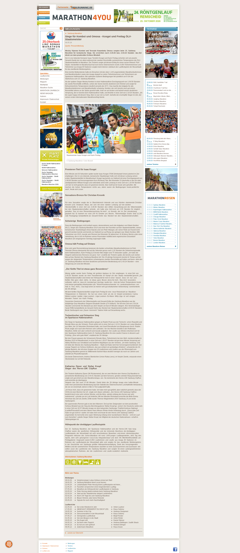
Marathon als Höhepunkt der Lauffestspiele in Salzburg (97, 489)
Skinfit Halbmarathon (49, 167)
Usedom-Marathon (159, 101)
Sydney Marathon (159, 205)
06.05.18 (68, 514)
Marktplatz (44, 85)
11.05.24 (68, 487)
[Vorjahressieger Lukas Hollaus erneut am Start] (76, 480)
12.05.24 (68, 485)
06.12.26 (150, 231)
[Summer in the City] (76, 511)
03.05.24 (68, 491)
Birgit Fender (118, 516)
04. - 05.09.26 (149, 93)
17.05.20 (68, 509)
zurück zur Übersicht (75, 533)
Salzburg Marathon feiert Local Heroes (91, 482)
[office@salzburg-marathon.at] (74, 462)
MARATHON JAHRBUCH (49, 90)
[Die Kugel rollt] (76, 520)
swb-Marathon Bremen (161, 153)
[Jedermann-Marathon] (76, 527)
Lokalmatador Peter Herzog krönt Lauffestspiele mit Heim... (99, 485)
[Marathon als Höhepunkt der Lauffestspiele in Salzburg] (76, 489)
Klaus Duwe (118, 527)
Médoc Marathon (159, 207)
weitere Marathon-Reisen (156, 246)
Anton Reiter (118, 518)
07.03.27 (150, 238)
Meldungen (43, 7)
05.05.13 (68, 525)
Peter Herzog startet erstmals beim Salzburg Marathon (97, 491)
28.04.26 (68, 480)
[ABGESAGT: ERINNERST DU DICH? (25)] (76, 509)
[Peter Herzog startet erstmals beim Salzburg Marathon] (76, 491)
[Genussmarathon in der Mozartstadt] (76, 513)
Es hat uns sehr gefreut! (86, 525)
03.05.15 (68, 520)
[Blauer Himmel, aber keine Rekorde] (76, 498)
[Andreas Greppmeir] (112, 511)
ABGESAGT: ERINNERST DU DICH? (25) (92, 509)
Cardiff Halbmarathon (160, 214)
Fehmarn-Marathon (159, 104)
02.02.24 (68, 496)
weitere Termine (152, 164)
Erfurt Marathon (158, 146)
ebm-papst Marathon (160, 158)
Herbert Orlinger (119, 525)
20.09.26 (150, 209)
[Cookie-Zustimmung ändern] (9, 544)
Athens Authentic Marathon (162, 228)
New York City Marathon (161, 226)
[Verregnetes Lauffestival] (76, 516)
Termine (42, 17)
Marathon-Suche (46, 88)
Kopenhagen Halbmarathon (162, 209)
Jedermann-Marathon (85, 527)
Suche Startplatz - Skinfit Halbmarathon (50, 177)
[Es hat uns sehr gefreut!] (76, 524)
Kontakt (43, 102)
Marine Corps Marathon (161, 221)
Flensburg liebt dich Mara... (162, 138)
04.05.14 (68, 522)
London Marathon (159, 242)
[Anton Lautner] (112, 507)
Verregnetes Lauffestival (86, 516)
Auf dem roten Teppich (85, 522)
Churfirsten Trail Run (160, 88)
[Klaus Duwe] (112, 527)
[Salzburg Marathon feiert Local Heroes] (76, 482)
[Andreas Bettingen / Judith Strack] (112, 522)
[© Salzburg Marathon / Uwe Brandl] (104, 153)
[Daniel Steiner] (112, 520)
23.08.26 (150, 82)
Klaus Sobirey (118, 509)
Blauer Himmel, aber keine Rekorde (90, 498)
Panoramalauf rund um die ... (163, 90)
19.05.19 (68, 511)
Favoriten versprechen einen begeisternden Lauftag (96, 487)
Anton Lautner (118, 507)
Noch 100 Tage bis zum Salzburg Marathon (93, 496)
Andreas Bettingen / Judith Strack (125, 522)
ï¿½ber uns (46, 551)
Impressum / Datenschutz (49, 99)
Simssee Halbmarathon (49, 170)
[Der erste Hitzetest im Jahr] (76, 507)
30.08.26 (150, 205)
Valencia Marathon (159, 231)
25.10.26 (150, 221)
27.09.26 (150, 212)
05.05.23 (68, 500)
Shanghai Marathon (159, 233)
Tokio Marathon (158, 238)
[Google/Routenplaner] (98, 462)
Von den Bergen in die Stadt (87, 518)
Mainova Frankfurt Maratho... (163, 224)
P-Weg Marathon (159, 141)
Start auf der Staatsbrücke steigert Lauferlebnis (94, 493)
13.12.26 (150, 235)
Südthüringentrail (159, 151)
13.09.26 (150, 153)
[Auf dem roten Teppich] (76, 522)
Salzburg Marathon (75, 33)
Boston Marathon (159, 240)
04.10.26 (150, 214)
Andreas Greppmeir (120, 511)
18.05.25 (68, 482)
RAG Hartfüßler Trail (160, 82)
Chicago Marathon (159, 217)
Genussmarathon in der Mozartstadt (90, 514)
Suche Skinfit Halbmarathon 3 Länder (51, 164)
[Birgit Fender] (112, 516)
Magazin (42, 23)
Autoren (43, 96)
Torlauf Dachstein (159, 106)
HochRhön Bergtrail (160, 160)
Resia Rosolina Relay (160, 93)
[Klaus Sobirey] (112, 509)
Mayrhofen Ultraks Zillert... (162, 96)
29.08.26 (150, 88)
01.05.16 (68, 518)
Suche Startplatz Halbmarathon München (50, 173)
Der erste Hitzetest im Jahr (87, 507)
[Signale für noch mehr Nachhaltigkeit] (76, 500)
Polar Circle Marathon (160, 219)
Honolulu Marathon (159, 235)
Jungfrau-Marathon (159, 99)
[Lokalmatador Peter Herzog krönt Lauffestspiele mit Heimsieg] (76, 484)
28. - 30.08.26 (149, 85)
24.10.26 (150, 219)
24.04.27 (150, 242)
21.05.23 (68, 498)
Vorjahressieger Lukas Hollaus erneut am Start (94, 480)
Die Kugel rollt (82, 520)
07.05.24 (68, 489)
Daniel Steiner (118, 520)
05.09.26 (150, 99)
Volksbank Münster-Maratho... (163, 156)
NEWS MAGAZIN (46, 93)
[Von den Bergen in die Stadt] (76, 518)
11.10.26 (150, 217)
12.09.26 (150, 144)
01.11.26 (150, 226)
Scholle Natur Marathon (161, 149)
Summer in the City (84, 511)
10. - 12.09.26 (149, 141)
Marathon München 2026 (50, 184)
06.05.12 (68, 527)
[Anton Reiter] (112, 518)
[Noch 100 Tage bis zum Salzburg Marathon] (76, 495)
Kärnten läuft (157, 85)
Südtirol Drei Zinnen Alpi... (161, 144)
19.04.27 (150, 240)
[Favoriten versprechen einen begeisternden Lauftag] (76, 487)
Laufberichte (44, 12)
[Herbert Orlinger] (112, 524)
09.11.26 (150, 228)
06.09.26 (150, 138)
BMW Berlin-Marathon (160, 212)
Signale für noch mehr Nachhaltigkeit (91, 500)
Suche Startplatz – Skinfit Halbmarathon (50, 181)
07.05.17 (68, 516)
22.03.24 (68, 493)
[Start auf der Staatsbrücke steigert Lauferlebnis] (76, 493)
